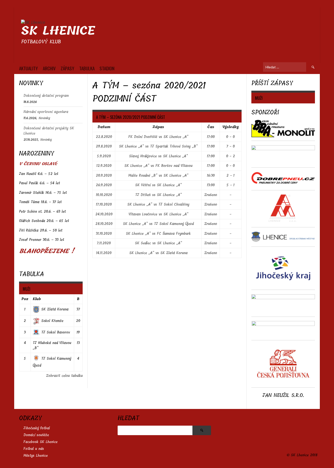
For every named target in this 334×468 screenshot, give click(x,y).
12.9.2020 (103, 166)
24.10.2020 (103, 214)
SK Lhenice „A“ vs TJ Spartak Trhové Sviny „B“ (158, 146)
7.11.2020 (104, 243)
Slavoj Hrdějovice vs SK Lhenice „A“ (158, 156)
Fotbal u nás (33, 449)
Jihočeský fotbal (36, 428)
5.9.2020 (104, 156)
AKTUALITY (28, 68)
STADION (107, 68)
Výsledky (230, 127)
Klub (37, 299)
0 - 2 (230, 156)
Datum (104, 127)
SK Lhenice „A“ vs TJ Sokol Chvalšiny (158, 204)
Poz (25, 299)
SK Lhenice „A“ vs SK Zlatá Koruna (158, 253)
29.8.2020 (104, 146)
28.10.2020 (103, 224)
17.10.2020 (104, 204)
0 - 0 (230, 137)
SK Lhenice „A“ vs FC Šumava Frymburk (158, 233)
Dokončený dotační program (46, 96)
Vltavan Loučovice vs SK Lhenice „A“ (158, 214)
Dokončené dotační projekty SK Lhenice (48, 130)
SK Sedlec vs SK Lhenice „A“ (158, 243)
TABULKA (87, 68)
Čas (210, 127)
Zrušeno (210, 195)
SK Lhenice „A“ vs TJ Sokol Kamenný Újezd (158, 224)
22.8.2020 (104, 137)
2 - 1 (230, 175)
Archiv (49, 68)
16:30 (211, 175)
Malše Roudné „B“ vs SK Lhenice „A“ (158, 175)
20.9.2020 (104, 175)
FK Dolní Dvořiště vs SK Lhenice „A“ (158, 137)
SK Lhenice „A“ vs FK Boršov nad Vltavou (158, 166)
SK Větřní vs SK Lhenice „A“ (158, 185)
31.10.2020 (104, 233)
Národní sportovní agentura (45, 112)
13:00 (211, 185)
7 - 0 (230, 146)
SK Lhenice (58, 30)
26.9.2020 (104, 185)
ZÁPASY (67, 68)
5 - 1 (230, 185)
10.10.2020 (104, 195)
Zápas (158, 127)
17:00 (211, 137)
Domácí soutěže (36, 435)
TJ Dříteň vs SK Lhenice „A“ (158, 195)
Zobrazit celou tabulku (64, 376)
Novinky (44, 118)
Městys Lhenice (35, 455)
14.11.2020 (103, 253)
